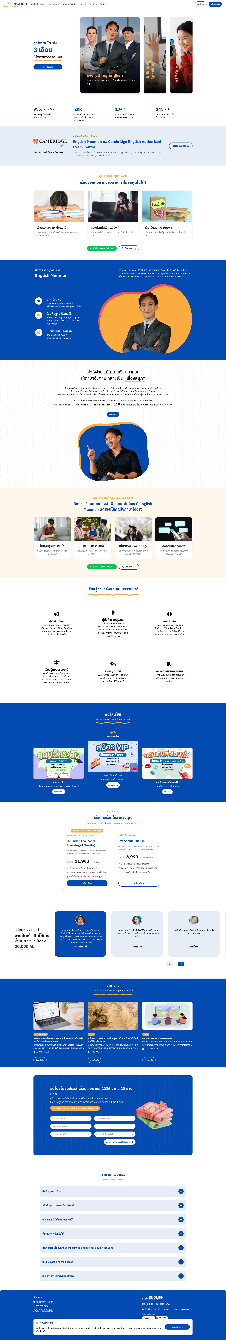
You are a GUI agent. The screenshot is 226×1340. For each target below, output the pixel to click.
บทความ (82, 4)
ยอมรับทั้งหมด (177, 1327)
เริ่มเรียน (167, 792)
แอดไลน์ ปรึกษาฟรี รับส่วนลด (102, 248)
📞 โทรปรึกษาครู (129, 248)
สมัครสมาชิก (215, 4)
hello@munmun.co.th (44, 1302)
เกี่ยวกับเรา (93, 4)
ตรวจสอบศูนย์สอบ (181, 146)
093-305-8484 (42, 1306)
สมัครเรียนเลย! (47, 67)
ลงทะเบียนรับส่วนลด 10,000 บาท (118, 1142)
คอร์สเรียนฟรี (55, 4)
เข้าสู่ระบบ (200, 4)
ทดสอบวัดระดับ (69, 4)
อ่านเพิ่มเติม (40, 1060)
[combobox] (114, 1118)
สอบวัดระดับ (58, 792)
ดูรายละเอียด (113, 785)
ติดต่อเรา (104, 4)
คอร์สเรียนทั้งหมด (38, 4)
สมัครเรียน (113, 414)
